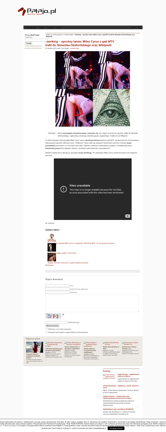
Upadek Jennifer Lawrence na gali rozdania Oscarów (68, 263)
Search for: (28, 37)
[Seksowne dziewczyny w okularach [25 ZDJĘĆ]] (53, 346)
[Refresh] (63, 315)
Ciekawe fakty (31, 27)
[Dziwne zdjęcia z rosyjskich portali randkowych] (92, 346)
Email (133, 27)
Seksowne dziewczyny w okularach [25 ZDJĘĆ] (53, 349)
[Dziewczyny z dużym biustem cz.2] (130, 344)
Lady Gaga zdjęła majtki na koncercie (62, 253)
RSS (139, 27)
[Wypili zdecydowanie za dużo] (111, 344)
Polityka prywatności (10, 426)
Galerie (42, 27)
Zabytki (59, 27)
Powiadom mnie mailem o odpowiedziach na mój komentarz (68, 332)
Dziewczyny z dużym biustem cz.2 (129, 348)
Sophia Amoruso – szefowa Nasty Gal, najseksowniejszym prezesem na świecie (117, 397)
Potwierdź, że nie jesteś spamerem (59, 329)
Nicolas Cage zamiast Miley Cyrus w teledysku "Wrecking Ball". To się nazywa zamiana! (81, 243)
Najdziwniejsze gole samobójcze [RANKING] (118, 409)
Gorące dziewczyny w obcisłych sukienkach (72, 348)
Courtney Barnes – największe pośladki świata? (33, 356)
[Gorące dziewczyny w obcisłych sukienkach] (73, 344)
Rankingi (50, 27)
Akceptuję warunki (116, 428)
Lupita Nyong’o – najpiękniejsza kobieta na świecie (128, 375)
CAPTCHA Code (73, 322)
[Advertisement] (103, 12)
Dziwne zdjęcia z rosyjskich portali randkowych (90, 350)
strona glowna (57, 35)
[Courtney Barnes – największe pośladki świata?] (34, 352)
